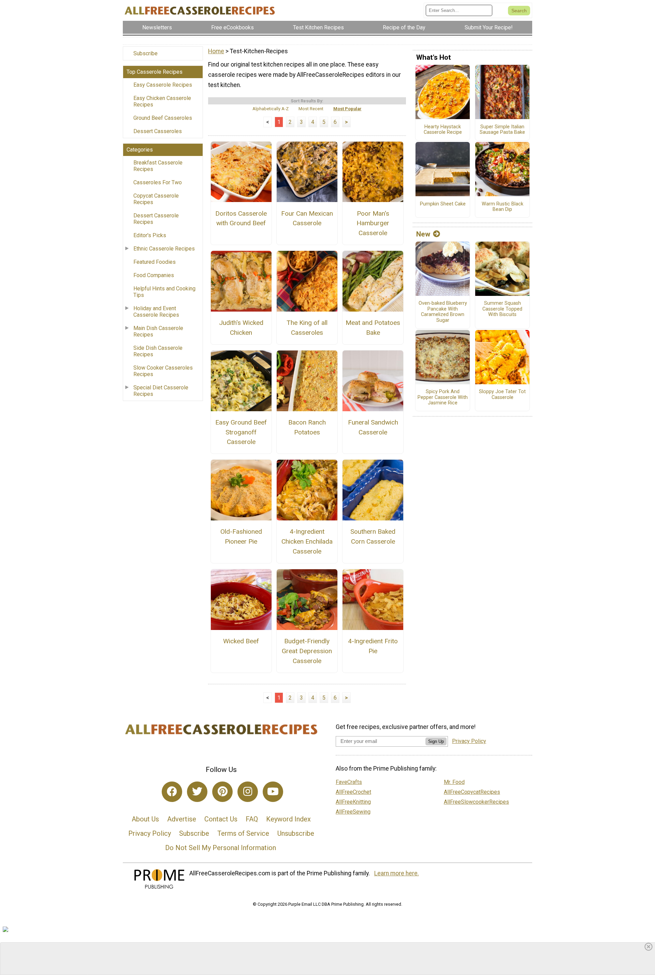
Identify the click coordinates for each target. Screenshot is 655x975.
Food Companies (153, 275)
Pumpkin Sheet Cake (443, 204)
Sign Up (436, 741)
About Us (145, 819)
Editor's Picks (149, 235)
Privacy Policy (149, 833)
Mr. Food (454, 782)
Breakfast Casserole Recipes (158, 165)
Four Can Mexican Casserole (307, 218)
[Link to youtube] (273, 792)
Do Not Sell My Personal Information (220, 848)
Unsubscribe (295, 833)
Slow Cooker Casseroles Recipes (163, 370)
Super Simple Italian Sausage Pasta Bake (502, 129)
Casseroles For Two (157, 182)
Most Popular (347, 108)
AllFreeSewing (353, 811)
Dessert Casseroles (157, 131)
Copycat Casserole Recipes (156, 198)
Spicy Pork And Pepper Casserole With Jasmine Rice (443, 397)
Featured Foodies (154, 262)
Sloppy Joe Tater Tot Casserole (502, 394)
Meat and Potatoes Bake (373, 327)
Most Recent (311, 108)
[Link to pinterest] (222, 792)
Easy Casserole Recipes (162, 85)
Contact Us (220, 819)
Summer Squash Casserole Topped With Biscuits (502, 309)
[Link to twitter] (197, 792)
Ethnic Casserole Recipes (164, 248)
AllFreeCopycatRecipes (472, 792)
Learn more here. (396, 873)
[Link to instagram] (247, 792)
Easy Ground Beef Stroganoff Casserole (241, 432)
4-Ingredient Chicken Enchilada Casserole (307, 541)
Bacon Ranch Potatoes (307, 427)
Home (216, 51)
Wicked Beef (241, 641)
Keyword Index (288, 819)
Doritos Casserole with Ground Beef (241, 218)
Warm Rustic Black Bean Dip (502, 207)
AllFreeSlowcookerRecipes (476, 802)
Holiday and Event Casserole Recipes (156, 311)
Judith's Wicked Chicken (241, 327)
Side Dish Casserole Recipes (158, 351)
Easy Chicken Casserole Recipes (162, 101)
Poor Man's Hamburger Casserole (372, 223)
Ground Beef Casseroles (162, 118)
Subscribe (145, 53)
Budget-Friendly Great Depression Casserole (307, 651)
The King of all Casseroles (307, 327)
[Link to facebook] (172, 792)
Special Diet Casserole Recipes (160, 390)
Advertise (181, 819)
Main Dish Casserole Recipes (158, 331)
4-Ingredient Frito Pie (373, 646)
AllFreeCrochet (353, 792)
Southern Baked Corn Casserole (372, 536)
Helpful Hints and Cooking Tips (164, 291)
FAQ (252, 819)
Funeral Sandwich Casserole (373, 427)
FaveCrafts (349, 782)
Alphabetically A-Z (270, 108)
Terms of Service (243, 833)
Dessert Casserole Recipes (156, 218)
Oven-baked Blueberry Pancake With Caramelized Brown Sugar (443, 312)
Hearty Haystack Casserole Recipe (443, 129)
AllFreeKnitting (353, 802)
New (423, 234)
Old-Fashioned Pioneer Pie (241, 536)
